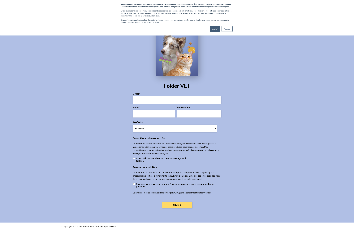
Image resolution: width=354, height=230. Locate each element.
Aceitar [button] (215, 29)
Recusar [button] (227, 29)
